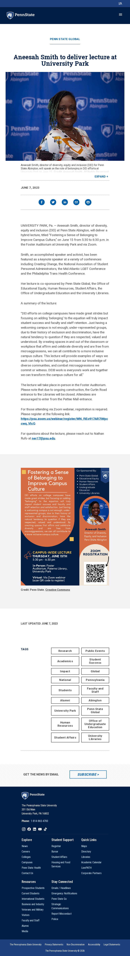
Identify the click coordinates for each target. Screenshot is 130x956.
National (65, 680)
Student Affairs (65, 737)
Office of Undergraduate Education (95, 724)
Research (65, 651)
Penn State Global (65, 39)
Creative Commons (57, 589)
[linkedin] (65, 202)
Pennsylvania (95, 680)
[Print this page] (88, 202)
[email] (76, 202)
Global (95, 671)
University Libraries (95, 737)
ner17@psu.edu (43, 438)
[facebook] (42, 202)
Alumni (65, 700)
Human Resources (65, 724)
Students (65, 690)
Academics (65, 661)
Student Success (95, 661)
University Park (65, 710)
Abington (95, 700)
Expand (100, 176)
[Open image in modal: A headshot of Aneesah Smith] (65, 116)
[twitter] (53, 202)
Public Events (95, 651)
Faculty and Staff (95, 690)
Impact (65, 671)
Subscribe (86, 774)
